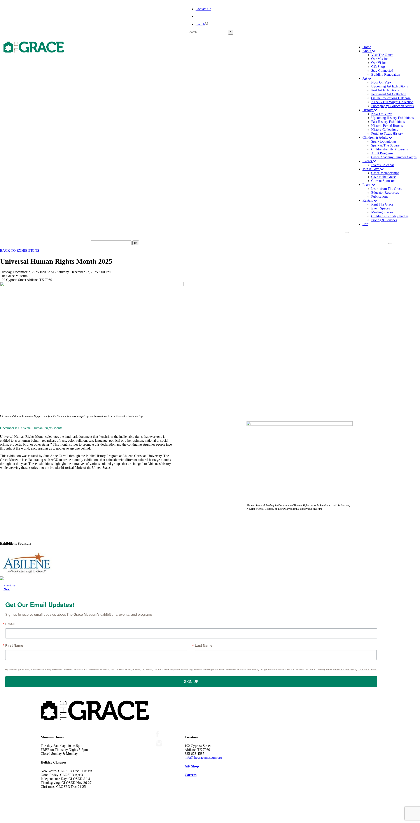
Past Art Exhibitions (385, 90)
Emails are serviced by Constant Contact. (355, 669)
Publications (379, 196)
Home (366, 47)
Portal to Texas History (387, 133)
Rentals (368, 200)
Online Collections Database (391, 98)
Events (367, 161)
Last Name (203, 645)
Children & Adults (375, 137)
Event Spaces (380, 208)
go (135, 242)
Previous (10, 585)
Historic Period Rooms (387, 125)
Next (7, 589)
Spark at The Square (385, 145)
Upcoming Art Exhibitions (389, 86)
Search (200, 24)
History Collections (384, 129)
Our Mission (379, 59)
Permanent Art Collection (388, 94)
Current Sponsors (383, 181)
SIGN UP (191, 682)
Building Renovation (385, 74)
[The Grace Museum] (34, 47)
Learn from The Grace (386, 188)
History (368, 110)
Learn (366, 185)
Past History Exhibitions (388, 122)
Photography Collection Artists (392, 106)
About (367, 51)
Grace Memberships (385, 173)
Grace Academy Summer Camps (393, 157)
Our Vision (379, 63)
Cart (365, 224)
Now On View (381, 82)
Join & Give (371, 169)
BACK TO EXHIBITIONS (19, 250)
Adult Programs (382, 153)
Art (365, 78)
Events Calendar (382, 165)
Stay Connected (382, 70)
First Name (14, 645)
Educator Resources (385, 192)
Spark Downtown (383, 141)
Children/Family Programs (389, 149)
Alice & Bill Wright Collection (392, 102)
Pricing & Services (384, 220)
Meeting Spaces (382, 212)
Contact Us (203, 9)
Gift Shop (378, 66)
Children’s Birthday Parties (389, 216)
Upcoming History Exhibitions (392, 118)
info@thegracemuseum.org (203, 757)
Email (9, 624)
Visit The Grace (382, 55)
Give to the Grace (383, 177)
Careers (190, 775)
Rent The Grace (382, 204)
